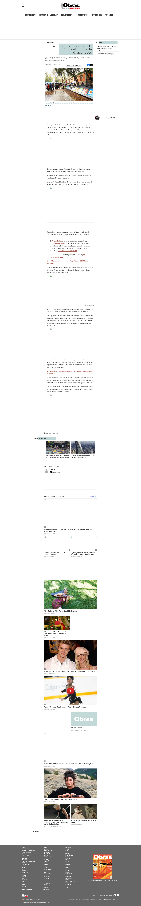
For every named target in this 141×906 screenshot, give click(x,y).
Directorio (115, 899)
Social (45, 875)
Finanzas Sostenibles (49, 880)
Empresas (24, 859)
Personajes (68, 883)
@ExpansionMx (56, 472)
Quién (67, 853)
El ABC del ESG (47, 883)
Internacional (25, 864)
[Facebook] (88, 65)
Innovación (46, 881)
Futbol (45, 847)
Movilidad (46, 878)
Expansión (109, 15)
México (23, 878)
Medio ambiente (47, 873)
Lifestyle (45, 855)
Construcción (30, 15)
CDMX (23, 881)
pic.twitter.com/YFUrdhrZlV (67, 251)
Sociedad (24, 886)
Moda (66, 860)
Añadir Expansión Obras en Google (74, 65)
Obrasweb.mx (118, 895)
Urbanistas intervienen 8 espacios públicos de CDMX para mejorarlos (57, 456)
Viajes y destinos (70, 881)
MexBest (68, 876)
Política (24, 875)
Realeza (67, 856)
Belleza (67, 861)
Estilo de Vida (69, 886)
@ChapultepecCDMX (57, 243)
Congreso (24, 880)
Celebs (67, 872)
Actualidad (46, 889)
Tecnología (25, 866)
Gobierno (24, 876)
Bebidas (67, 879)
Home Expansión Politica (28, 861)
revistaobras (115, 895)
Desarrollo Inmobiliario (48, 15)
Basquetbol (46, 852)
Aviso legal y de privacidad (82, 899)
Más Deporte (46, 853)
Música (45, 867)
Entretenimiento (48, 863)
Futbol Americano (48, 850)
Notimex (52, 469)
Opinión (24, 884)
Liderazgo (68, 847)
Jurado (67, 887)
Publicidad (71, 899)
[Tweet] (91, 65)
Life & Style (46, 860)
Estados (24, 883)
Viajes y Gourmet (48, 869)
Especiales (68, 850)
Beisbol (45, 849)
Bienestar (68, 884)
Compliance (94, 899)
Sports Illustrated (27, 889)
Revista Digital (47, 857)
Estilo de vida (69, 873)
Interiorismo (97, 15)
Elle (66, 867)
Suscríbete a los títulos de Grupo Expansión (103, 880)
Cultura (67, 864)
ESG (22, 869)
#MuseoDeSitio (57, 241)
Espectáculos (69, 855)
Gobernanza (46, 877)
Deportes (46, 864)
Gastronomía (69, 878)
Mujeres (24, 870)
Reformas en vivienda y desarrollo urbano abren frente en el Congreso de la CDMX (107, 48)
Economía (24, 863)
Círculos (67, 858)
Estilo (45, 861)
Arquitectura (83, 15)
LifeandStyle (25, 872)
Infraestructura (67, 15)
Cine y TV (45, 866)
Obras (23, 847)
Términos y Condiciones (105, 899)
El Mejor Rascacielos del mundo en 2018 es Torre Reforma (82, 456)
